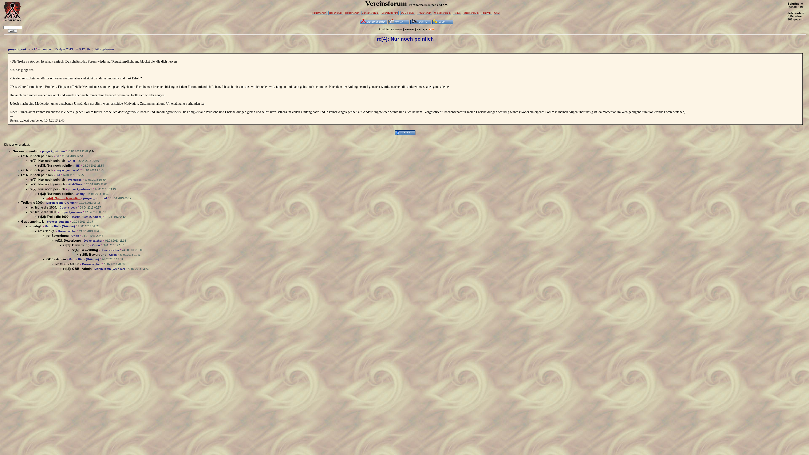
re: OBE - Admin (67, 264)
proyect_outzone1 (21, 49)
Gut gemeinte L (32, 221)
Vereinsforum (470, 13)
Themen (409, 29)
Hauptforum (319, 13)
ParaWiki (486, 13)
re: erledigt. (46, 231)
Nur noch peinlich (26, 151)
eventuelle (75, 179)
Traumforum (424, 13)
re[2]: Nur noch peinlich (47, 160)
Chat (497, 13)
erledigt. (35, 226)
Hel (58, 175)
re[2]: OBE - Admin (77, 268)
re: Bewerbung (57, 235)
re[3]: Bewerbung (76, 245)
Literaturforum (390, 13)
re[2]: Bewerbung (68, 240)
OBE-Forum (407, 13)
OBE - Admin (56, 259)
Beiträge (422, 29)
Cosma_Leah (68, 207)
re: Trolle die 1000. (43, 207)
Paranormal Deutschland (425, 5)
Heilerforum (335, 13)
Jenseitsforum (370, 13)
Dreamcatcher (67, 231)
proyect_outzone (53, 151)
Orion (75, 235)
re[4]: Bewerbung (85, 250)
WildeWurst (75, 184)
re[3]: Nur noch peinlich (56, 165)
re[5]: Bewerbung (93, 254)
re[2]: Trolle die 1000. (53, 216)
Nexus (457, 13)
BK (58, 156)
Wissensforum (442, 13)
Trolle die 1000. (32, 202)
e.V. (445, 5)
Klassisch (396, 29)
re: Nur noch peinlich (37, 156)
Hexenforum (352, 13)
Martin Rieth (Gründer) (61, 202)
